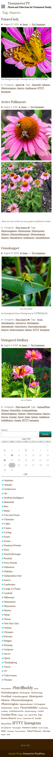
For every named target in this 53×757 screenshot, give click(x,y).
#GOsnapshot (39, 704)
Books (7, 510)
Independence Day (13, 575)
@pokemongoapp (30, 711)
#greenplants (33, 323)
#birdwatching (36, 693)
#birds (36, 688)
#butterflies (15, 410)
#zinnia (17, 420)
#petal (21, 417)
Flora (18, 227)
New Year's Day (11, 623)
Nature (7, 619)
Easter (7, 536)
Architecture (10, 489)
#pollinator (44, 417)
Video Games (10, 675)
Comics (7, 528)
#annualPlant (43, 407)
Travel (7, 666)
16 (5, 460)
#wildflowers (7, 420)
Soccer (7, 653)
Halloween (9, 567)
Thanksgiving (10, 662)
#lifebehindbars (6, 708)
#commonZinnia (29, 410)
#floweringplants (9, 231)
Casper (20, 715)
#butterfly (36, 84)
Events (7, 541)
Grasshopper (10, 248)
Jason (25, 24)
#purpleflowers (42, 237)
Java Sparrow (6, 728)
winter (3, 734)
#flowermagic (24, 231)
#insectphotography (37, 326)
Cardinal (41, 711)
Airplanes (8, 480)
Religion (8, 640)
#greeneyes (21, 323)
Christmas (9, 519)
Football (8, 558)
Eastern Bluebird (8, 718)
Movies (7, 610)
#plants (28, 329)
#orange (13, 417)
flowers (19, 718)
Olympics (8, 632)
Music (7, 614)
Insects (19, 84)
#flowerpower (38, 231)
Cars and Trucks (12, 515)
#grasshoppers (8, 323)
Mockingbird (16, 728)
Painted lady (10, 19)
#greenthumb (7, 326)
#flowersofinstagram (19, 234)
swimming (10, 731)
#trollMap (4, 711)
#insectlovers (21, 326)
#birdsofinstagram (9, 692)
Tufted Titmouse (34, 731)
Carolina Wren (9, 714)
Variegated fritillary (14, 340)
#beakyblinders (6, 688)
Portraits (8, 636)
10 (12, 455)
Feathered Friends (12, 545)
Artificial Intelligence (14, 497)
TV (5, 671)
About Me (25, 745)
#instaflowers (16, 237)
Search (4, 430)
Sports (7, 658)
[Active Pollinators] (26, 159)
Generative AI (28, 718)
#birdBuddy (22, 687)
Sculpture (8, 649)
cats (25, 715)
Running (8, 645)
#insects (20, 88)
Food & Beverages (12, 554)
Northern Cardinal (29, 727)
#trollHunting (43, 708)
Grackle (38, 718)
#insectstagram (17, 329)
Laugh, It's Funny (12, 588)
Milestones (9, 597)
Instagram (6, 91)
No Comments (38, 24)
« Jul (25, 474)
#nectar (4, 417)
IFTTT (41, 88)
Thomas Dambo (20, 731)
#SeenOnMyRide (28, 707)
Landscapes (9, 584)
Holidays (8, 571)
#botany (5, 410)
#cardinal (6, 696)
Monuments (10, 601)
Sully (3, 731)
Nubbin (7, 627)
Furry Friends (10, 562)
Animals (8, 484)
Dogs (40, 715)
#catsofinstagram (20, 696)
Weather (8, 679)
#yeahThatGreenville (16, 711)
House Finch (6, 723)
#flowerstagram (8, 88)
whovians (46, 731)
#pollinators (31, 88)
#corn (40, 319)
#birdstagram (24, 693)
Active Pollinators (13, 102)
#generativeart (26, 704)
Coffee (7, 523)
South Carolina (43, 728)
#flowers (46, 84)
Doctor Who (32, 715)
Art (5, 493)
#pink (27, 417)
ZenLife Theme (15, 753)
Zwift (8, 734)
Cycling (7, 532)
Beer (6, 506)
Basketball (9, 502)
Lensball (8, 593)
